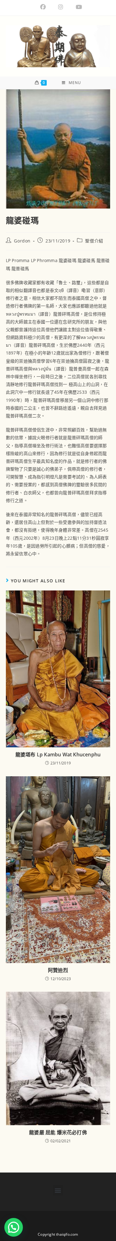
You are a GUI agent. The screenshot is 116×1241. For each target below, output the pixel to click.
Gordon (22, 241)
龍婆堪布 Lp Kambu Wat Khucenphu (58, 754)
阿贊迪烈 (58, 970)
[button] (58, 1190)
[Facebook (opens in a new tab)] (43, 7)
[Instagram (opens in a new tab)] (60, 7)
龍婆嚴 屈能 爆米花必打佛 (58, 1132)
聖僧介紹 (94, 241)
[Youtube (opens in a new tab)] (76, 7)
